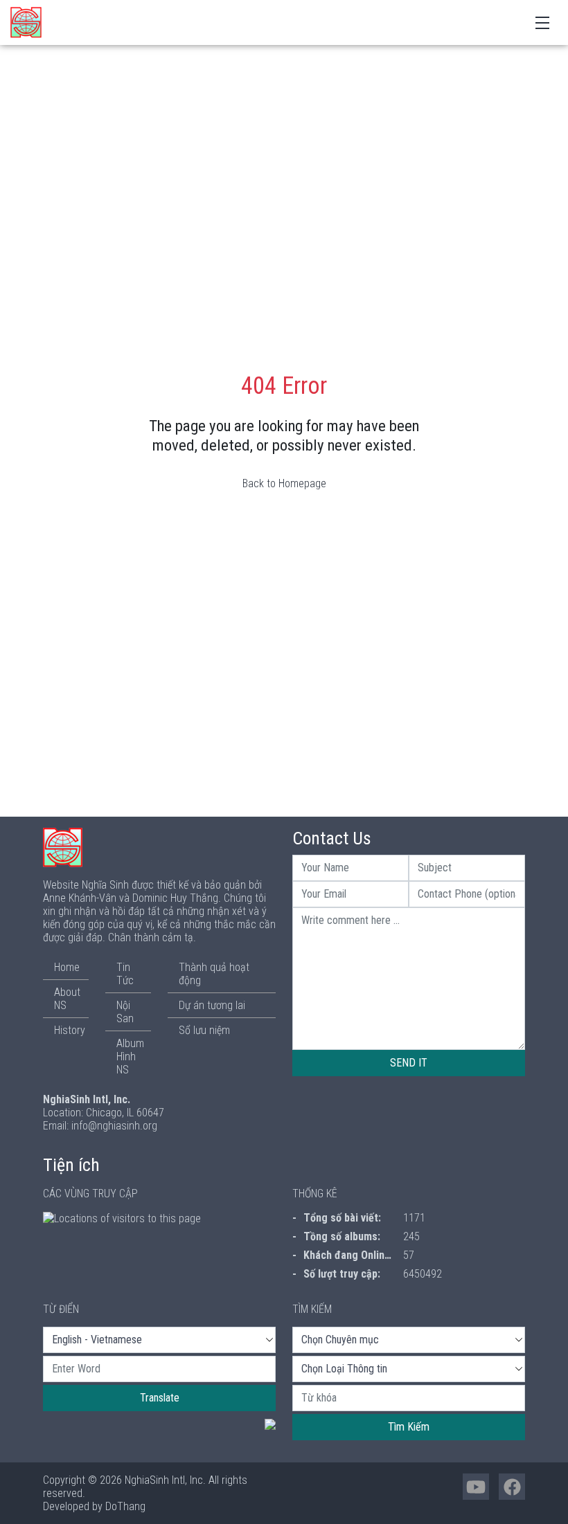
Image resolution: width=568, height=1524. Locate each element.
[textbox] (159, 1369)
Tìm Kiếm (408, 1426)
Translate (159, 1397)
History (69, 1030)
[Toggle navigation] (542, 22)
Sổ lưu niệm (204, 1030)
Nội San (125, 1012)
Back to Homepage (284, 483)
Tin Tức (125, 974)
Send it (408, 1062)
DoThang (125, 1506)
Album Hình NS (130, 1056)
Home (67, 967)
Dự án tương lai (212, 1005)
